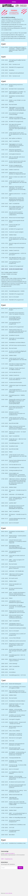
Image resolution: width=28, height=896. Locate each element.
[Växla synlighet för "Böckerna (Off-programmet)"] (14, 327)
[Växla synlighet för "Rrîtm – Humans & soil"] (14, 64)
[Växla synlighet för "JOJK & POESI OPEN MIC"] (14, 638)
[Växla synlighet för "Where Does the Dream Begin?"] (14, 217)
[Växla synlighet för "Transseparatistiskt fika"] (14, 757)
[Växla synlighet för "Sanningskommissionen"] (14, 154)
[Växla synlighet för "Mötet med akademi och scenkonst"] (14, 585)
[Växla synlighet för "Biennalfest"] (14, 834)
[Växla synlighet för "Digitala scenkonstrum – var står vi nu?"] (14, 194)
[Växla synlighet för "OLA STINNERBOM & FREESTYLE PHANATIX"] (14, 773)
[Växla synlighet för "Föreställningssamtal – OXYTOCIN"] (14, 675)
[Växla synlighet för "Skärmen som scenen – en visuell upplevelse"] (14, 432)
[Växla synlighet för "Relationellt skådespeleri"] (14, 683)
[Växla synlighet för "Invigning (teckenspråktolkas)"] (14, 73)
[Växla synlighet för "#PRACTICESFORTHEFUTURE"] (14, 794)
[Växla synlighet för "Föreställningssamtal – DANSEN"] (14, 291)
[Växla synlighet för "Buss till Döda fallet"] (14, 423)
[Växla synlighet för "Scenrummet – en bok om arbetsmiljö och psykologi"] (14, 734)
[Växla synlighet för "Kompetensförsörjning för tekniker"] (14, 628)
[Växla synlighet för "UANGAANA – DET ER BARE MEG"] (14, 494)
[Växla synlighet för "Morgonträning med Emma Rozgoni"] (14, 85)
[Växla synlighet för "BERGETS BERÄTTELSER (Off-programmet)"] (14, 727)
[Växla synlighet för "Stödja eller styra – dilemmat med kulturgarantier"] (14, 440)
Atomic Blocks (8, 893)
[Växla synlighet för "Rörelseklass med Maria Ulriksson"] (14, 342)
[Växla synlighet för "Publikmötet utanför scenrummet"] (14, 641)
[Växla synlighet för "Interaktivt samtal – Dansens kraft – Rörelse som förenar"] (14, 723)
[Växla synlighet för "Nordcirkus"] (14, 70)
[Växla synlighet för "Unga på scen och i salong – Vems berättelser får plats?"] (14, 791)
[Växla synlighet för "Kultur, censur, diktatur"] (14, 730)
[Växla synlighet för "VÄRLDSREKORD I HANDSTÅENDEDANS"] (14, 798)
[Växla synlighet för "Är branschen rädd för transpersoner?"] (14, 821)
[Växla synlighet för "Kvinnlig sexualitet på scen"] (14, 470)
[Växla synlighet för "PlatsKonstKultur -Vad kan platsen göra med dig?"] (14, 536)
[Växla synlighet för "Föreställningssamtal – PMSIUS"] (14, 467)
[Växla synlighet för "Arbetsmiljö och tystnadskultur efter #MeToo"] (14, 339)
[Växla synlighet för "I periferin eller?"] (14, 503)
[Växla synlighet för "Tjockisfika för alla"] (14, 446)
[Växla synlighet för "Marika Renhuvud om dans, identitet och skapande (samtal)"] (14, 173)
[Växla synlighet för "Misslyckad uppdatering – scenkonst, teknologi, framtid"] (14, 150)
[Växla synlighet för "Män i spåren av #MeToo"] (14, 138)
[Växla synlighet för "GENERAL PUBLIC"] (14, 235)
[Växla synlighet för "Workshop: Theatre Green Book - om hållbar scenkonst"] (14, 369)
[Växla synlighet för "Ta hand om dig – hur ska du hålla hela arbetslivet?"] (14, 766)
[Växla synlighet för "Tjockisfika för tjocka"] (14, 335)
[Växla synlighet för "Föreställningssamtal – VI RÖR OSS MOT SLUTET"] (14, 254)
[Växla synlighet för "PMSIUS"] (14, 452)
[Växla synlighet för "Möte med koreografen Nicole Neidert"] (14, 221)
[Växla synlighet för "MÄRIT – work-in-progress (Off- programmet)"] (14, 560)
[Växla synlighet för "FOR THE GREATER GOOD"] (14, 372)
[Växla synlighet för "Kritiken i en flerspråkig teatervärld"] (14, 817)
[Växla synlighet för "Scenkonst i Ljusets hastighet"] (14, 232)
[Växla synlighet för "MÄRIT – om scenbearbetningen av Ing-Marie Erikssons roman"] (14, 814)
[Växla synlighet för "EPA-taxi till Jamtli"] (14, 578)
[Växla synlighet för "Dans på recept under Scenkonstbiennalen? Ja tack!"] (14, 749)
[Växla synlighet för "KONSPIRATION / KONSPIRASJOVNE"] (14, 824)
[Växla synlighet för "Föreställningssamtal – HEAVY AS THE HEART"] (14, 656)
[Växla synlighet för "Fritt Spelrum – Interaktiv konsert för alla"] (14, 491)
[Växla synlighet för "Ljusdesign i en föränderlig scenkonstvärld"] (14, 761)
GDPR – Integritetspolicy (7, 859)
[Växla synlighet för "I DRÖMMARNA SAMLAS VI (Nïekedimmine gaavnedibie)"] (14, 602)
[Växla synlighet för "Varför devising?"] (14, 663)
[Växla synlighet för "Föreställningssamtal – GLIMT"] (14, 443)
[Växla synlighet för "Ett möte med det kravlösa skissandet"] (14, 589)
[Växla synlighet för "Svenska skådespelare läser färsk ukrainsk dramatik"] (14, 519)
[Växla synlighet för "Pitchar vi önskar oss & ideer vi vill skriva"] (14, 177)
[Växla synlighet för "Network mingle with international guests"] (14, 244)
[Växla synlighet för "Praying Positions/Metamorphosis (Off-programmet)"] (14, 461)
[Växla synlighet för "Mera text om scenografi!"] (14, 738)
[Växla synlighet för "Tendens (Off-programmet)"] (14, 266)
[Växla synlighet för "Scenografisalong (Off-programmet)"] (14, 263)
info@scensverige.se (10, 853)
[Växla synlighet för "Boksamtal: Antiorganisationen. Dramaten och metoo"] (14, 744)
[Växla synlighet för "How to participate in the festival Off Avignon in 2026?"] (14, 687)
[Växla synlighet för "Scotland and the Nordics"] (14, 382)
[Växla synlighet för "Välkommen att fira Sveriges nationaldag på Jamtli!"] (14, 575)
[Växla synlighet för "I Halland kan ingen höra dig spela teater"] (14, 386)
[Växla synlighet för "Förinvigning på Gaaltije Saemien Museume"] (14, 61)
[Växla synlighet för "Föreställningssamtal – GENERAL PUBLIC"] (14, 396)
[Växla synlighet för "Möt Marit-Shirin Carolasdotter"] (14, 89)
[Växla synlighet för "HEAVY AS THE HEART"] (14, 297)
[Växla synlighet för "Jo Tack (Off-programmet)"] (14, 807)
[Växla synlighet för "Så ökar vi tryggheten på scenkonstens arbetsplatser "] (14, 166)
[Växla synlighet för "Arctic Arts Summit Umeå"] (14, 269)
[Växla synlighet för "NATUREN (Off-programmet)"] (14, 121)
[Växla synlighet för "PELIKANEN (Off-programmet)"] (14, 67)
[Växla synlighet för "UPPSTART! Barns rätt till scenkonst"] (14, 345)
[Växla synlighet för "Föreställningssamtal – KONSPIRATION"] (14, 831)
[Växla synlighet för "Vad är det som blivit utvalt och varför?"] (14, 556)
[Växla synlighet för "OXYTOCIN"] (14, 669)
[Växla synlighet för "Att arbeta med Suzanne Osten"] (14, 782)
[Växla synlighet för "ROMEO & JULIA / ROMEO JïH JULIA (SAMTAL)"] (14, 101)
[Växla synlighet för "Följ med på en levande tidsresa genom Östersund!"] (14, 568)
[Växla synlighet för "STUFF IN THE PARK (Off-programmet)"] (14, 225)
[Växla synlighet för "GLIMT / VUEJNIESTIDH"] (14, 141)
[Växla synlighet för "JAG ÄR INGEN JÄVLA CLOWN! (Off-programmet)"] (14, 634)
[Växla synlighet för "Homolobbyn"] (14, 672)
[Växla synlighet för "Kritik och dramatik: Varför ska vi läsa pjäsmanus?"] (14, 158)
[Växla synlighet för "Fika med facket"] (14, 104)
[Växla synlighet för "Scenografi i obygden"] (14, 719)
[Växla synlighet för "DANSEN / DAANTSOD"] (14, 169)
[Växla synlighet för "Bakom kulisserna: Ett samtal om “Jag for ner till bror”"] (14, 660)
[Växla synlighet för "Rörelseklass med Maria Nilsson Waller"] (14, 97)
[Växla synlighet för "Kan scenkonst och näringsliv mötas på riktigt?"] (14, 114)
